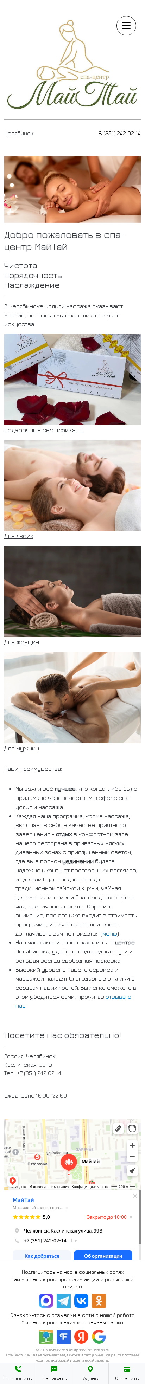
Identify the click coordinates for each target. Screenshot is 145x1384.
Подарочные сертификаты (43, 430)
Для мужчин (21, 748)
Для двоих (18, 535)
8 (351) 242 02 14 (120, 133)
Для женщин (21, 642)
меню (109, 933)
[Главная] (72, 8)
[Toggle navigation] (126, 25)
